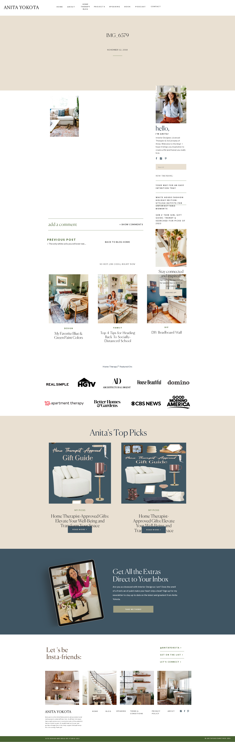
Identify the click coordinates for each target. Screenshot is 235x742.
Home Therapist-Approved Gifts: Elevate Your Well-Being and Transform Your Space (80, 520)
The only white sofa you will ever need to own (71, 243)
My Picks (79, 510)
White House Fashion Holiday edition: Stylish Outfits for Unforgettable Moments (169, 203)
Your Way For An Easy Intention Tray (170, 186)
